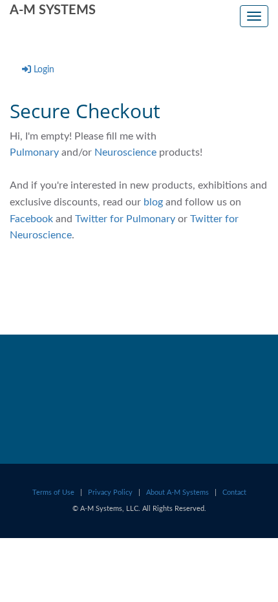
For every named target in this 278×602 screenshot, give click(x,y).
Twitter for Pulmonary (125, 219)
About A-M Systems (177, 492)
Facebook (33, 219)
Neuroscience (125, 152)
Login (44, 69)
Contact (234, 492)
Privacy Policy (110, 492)
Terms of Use (53, 492)
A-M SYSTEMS (53, 10)
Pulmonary (34, 152)
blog (153, 202)
